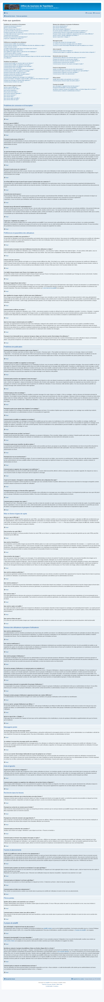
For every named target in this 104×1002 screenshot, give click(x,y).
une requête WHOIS (63, 951)
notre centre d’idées (9, 941)
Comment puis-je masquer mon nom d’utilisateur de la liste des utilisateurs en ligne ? (24, 45)
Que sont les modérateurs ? (60, 27)
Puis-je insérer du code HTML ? (12, 88)
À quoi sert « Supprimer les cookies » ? (13, 38)
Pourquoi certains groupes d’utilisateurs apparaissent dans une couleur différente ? (73, 33)
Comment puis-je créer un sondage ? (13, 67)
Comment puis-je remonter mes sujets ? (14, 81)
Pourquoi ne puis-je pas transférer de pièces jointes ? (17, 74)
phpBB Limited (48, 928)
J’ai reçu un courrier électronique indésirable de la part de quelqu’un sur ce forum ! (73, 45)
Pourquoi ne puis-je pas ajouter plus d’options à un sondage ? (19, 69)
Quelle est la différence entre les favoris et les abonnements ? (68, 69)
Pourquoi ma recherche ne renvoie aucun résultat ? (65, 59)
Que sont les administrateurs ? (60, 26)
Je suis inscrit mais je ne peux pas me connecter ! (16, 30)
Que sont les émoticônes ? (10, 90)
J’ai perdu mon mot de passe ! (11, 35)
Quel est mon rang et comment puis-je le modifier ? (16, 54)
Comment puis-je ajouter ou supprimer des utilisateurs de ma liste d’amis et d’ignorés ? (74, 52)
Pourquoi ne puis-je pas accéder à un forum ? (15, 72)
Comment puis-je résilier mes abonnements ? (64, 73)
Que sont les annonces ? (10, 95)
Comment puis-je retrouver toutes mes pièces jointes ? (66, 80)
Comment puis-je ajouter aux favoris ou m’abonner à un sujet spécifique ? (71, 70)
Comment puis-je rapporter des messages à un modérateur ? (19, 77)
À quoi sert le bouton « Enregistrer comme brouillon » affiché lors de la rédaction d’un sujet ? (26, 78)
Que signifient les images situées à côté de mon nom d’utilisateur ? (20, 51)
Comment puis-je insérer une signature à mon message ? (18, 66)
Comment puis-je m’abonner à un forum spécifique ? (66, 72)
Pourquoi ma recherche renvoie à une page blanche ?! (66, 60)
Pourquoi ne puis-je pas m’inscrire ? (12, 29)
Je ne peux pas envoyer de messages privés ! (64, 42)
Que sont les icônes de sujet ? (11, 99)
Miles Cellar (59, 984)
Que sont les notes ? (9, 96)
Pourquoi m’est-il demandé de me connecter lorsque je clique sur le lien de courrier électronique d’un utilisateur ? (27, 57)
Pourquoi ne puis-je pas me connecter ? (13, 32)
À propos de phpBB (80, 930)
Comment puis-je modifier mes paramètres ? (15, 43)
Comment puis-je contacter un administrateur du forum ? (67, 90)
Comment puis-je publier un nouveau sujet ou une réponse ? (18, 63)
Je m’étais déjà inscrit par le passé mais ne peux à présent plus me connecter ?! (23, 33)
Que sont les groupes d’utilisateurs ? (62, 29)
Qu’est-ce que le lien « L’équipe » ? (61, 36)
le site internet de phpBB (49, 288)
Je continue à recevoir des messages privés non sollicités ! (67, 43)
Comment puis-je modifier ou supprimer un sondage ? (17, 71)
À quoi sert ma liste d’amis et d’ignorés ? (63, 50)
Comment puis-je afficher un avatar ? (13, 53)
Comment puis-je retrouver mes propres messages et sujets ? (68, 63)
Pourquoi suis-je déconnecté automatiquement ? (16, 36)
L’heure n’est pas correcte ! (10, 46)
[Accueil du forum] (12, 6)
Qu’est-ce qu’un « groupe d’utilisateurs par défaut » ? (66, 35)
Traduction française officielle (49, 984)
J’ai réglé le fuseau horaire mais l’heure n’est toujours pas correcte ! (20, 48)
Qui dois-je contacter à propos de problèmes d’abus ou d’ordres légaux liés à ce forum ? (74, 89)
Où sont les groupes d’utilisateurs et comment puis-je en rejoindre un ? (70, 30)
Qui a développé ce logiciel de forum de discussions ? (66, 86)
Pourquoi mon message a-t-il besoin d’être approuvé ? (17, 80)
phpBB (47, 982)
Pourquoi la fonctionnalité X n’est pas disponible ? (65, 87)
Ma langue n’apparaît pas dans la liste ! (13, 50)
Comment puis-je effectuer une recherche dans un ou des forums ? (69, 57)
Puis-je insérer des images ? (11, 91)
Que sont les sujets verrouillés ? (12, 98)
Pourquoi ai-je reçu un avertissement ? (13, 75)
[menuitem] (6, 13)
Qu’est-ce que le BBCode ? (10, 87)
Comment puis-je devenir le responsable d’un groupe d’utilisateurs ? (69, 32)
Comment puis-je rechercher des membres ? (64, 62)
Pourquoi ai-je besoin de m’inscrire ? (13, 26)
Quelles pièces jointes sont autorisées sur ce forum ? (66, 79)
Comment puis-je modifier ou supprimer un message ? (17, 64)
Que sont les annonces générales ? (12, 93)
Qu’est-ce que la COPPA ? (10, 27)
